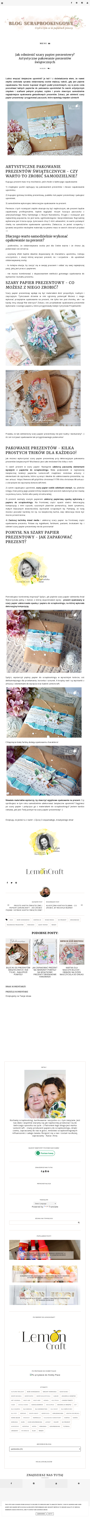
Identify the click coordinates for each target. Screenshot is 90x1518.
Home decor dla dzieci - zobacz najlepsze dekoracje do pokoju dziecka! (45, 1299)
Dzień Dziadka (16, 1396)
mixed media (49, 920)
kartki (75, 1417)
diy (75, 1404)
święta (54, 924)
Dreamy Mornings (49, 1391)
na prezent (62, 920)
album (56, 1396)
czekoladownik (37, 1404)
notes (34, 1426)
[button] (45, 43)
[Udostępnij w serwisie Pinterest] (16, 883)
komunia (14, 1422)
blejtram (55, 1400)
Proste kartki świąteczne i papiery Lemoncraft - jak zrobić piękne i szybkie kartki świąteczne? (24, 907)
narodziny (15, 1426)
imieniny (26, 1417)
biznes (46, 1400)
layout (48, 1422)
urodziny (14, 1430)
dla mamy (54, 1409)
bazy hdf (27, 1400)
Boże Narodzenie (23, 920)
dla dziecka (27, 1409)
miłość (56, 1422)
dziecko (23, 1413)
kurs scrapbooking (35, 1422)
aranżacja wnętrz (69, 1396)
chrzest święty (67, 1400)
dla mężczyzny (66, 1409)
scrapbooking (55, 1426)
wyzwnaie (25, 1430)
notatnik (25, 1426)
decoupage (50, 1404)
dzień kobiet (33, 1413)
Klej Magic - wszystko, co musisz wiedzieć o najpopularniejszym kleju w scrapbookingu (45, 1254)
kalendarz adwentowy (52, 1417)
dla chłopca (15, 1409)
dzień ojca (45, 1413)
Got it (50, 1513)
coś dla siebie (23, 1404)
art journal (15, 1400)
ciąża (13, 1404)
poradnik (30, 924)
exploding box (58, 1413)
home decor (15, 1417)
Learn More (41, 1513)
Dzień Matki (29, 1396)
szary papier (43, 924)
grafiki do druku (72, 1413)
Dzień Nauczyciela (43, 1396)
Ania (11, 920)
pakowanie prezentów (15, 924)
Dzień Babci (64, 1391)
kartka (67, 1417)
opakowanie (74, 920)
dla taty (14, 1413)
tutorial (66, 1426)
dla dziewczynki (41, 1409)
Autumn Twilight (17, 1391)
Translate (53, 1206)
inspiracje (37, 920)
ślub (34, 1430)
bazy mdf (37, 1400)
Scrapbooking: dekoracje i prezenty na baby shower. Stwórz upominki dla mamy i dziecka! (45, 1277)
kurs (23, 1422)
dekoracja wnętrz (64, 1404)
